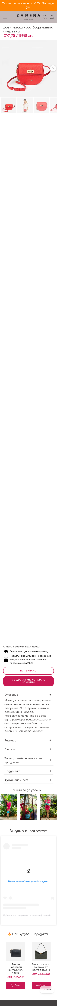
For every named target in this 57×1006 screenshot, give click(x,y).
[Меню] (5, 17)
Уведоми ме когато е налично (28, 681)
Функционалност (16, 780)
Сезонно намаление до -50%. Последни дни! (28, 5)
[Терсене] (44, 17)
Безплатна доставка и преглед (29, 651)
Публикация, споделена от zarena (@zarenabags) (29, 915)
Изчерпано (28, 671)
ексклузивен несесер (34, 656)
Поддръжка (12, 771)
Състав (9, 749)
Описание (11, 694)
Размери (10, 740)
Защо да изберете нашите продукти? (23, 760)
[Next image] (53, 68)
